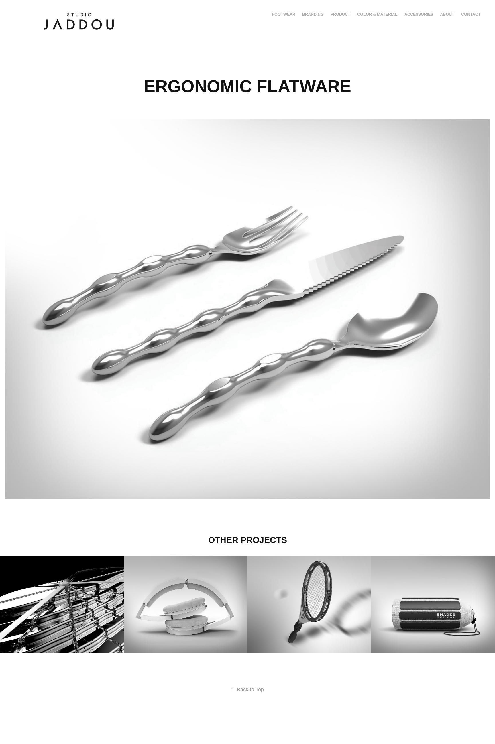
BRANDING (313, 14)
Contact (471, 14)
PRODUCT (340, 14)
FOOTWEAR (283, 14)
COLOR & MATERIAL (377, 14)
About (447, 14)
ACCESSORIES (418, 14)
